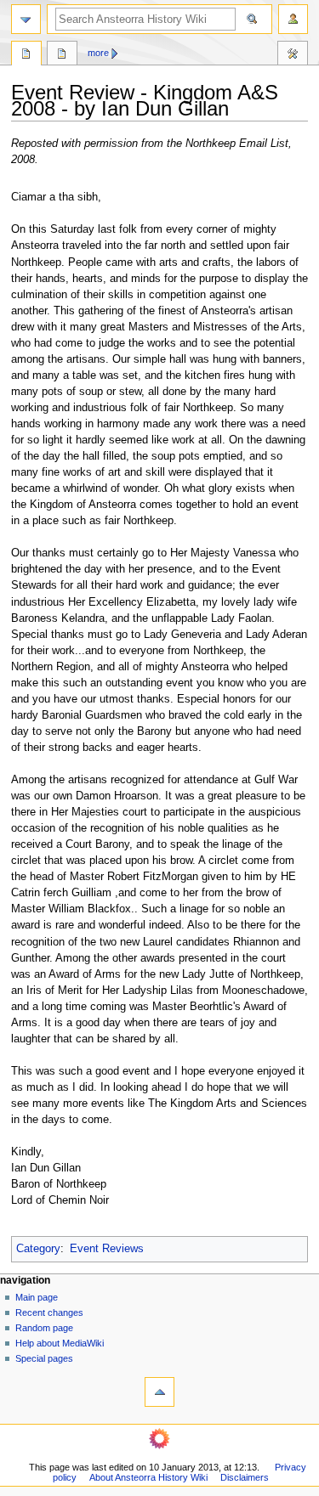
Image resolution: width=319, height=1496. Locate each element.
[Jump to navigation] (26, 19)
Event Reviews (107, 1249)
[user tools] (293, 19)
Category (38, 1249)
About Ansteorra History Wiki (148, 1477)
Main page (36, 1297)
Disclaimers (244, 1477)
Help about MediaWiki (59, 1343)
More (98, 53)
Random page (44, 1328)
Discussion (62, 55)
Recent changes (49, 1312)
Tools (292, 55)
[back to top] (159, 1392)
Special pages (44, 1358)
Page (26, 55)
